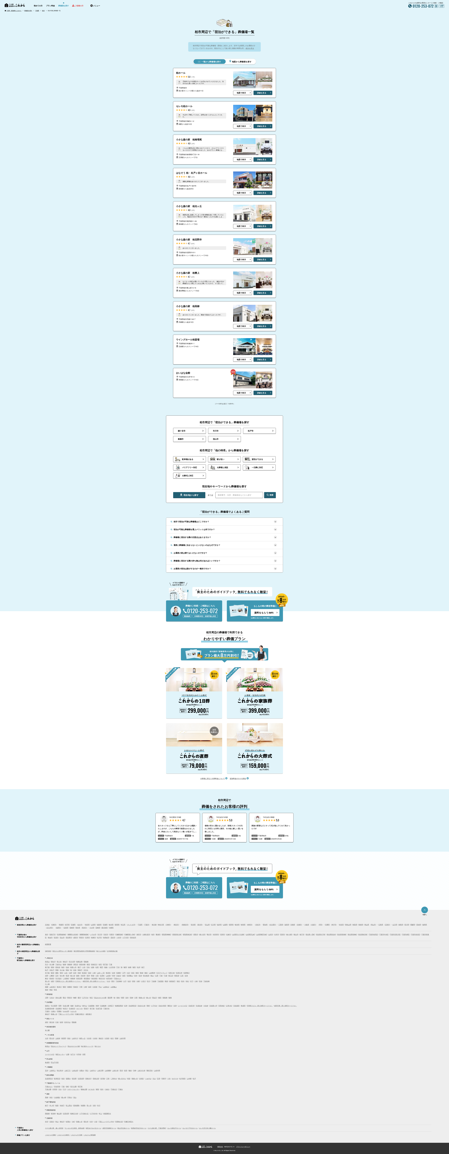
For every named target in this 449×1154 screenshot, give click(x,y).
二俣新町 (66, 978)
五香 (158, 1078)
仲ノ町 (51, 1105)
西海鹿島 (76, 1105)
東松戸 (65, 961)
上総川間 (100, 1070)
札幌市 (54, 924)
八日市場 (112, 967)
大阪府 (306, 924)
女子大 (73, 1054)
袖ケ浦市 (289, 934)
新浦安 (51, 978)
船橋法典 (79, 961)
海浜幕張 (94, 978)
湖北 (178, 981)
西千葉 (105, 964)
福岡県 (424, 924)
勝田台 (170, 1006)
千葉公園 (48, 1089)
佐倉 (67, 967)
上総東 (57, 1038)
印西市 (111, 934)
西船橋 (86, 961)
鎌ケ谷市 (202, 934)
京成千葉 (99, 1008)
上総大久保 (141, 1070)
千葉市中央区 (383, 934)
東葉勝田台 (107, 1113)
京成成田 (236, 1006)
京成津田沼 (132, 1006)
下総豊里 (160, 981)
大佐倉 (205, 1006)
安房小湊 (171, 973)
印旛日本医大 (79, 1014)
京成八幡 (66, 1006)
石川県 (213, 924)
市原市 (105, 934)
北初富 (141, 1078)
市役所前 (57, 1086)
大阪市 (313, 924)
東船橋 (69, 964)
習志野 (74, 1078)
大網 (70, 973)
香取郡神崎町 (166, 934)
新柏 (118, 997)
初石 (91, 997)
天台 (60, 1089)
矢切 (46, 1121)
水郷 (138, 981)
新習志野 (79, 978)
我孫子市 (52, 934)
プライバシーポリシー (243, 1147)
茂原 (89, 973)
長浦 (67, 975)
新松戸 (53, 961)
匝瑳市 (282, 934)
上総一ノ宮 (101, 973)
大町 (73, 1121)
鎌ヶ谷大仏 (122, 1078)
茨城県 (105, 924)
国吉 (68, 1038)
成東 (92, 967)
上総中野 (122, 1038)
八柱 (168, 1078)
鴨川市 (209, 934)
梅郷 (74, 997)
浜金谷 (118, 975)
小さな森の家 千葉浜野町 (157, 1128)
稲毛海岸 (109, 978)
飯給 (130, 1070)
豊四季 (110, 997)
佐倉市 (228, 934)
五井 (56, 975)
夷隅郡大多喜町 (72, 934)
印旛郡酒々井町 (129, 934)
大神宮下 (111, 1006)
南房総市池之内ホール (138, 1128)
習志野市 (69, 937)
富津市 (87, 937)
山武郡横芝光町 (261, 934)
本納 (79, 973)
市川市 (100, 934)
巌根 (77, 975)
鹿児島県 (104, 927)
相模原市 (185, 924)
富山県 (207, 924)
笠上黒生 (69, 1105)
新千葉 (92, 1008)
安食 (200, 981)
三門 (123, 973)
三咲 (107, 1078)
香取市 (195, 934)
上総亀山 (113, 987)
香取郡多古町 (176, 934)
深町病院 (48, 951)
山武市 (270, 934)
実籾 (148, 1006)
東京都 (154, 924)
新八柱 (59, 961)
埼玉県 (123, 924)
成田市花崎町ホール (109, 1128)
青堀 (92, 975)
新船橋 (165, 997)
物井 (62, 967)
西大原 (51, 1038)
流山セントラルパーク (58, 1046)
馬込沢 (154, 997)
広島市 (387, 924)
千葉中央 (106, 1008)
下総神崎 (119, 981)
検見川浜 (102, 978)
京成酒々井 (213, 1006)
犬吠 (94, 1105)
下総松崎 (206, 981)
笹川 (148, 981)
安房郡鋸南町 (61, 934)
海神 (97, 1006)
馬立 (86, 1070)
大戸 (124, 981)
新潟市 (200, 924)
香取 (133, 981)
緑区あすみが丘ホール (93, 1128)
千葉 (110, 964)
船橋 (64, 964)
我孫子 (80, 970)
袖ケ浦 (72, 975)
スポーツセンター (73, 1089)
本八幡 (51, 964)
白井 (91, 1121)
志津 (175, 1006)
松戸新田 (182, 1078)
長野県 (231, 924)
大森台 (53, 1011)
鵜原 (146, 973)
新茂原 (84, 973)
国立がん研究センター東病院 (62, 951)
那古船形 (146, 975)
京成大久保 (141, 1006)
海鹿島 (83, 1105)
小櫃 (85, 987)
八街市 (119, 937)
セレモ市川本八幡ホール (207, 1128)
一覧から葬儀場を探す (211, 61)
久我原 (107, 1038)
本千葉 (47, 973)
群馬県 (117, 924)
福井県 (219, 924)
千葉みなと (117, 978)
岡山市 (373, 924)
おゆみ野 (66, 1011)
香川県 (406, 924)
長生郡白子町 (320, 934)
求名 (55, 989)
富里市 (56, 937)
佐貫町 (102, 975)
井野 (83, 1054)
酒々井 (47, 981)
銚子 (143, 967)
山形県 (93, 924)
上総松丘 (106, 987)
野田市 (81, 937)
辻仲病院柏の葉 (112, 951)
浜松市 (257, 924)
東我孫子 (172, 981)
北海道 (47, 924)
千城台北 (114, 1089)
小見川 (143, 981)
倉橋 (129, 967)
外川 (98, 1105)
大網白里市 (146, 934)
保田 (123, 975)
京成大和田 (162, 1006)
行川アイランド (161, 973)
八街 (83, 967)
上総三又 (67, 1070)
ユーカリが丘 (182, 1006)
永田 (74, 973)
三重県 (281, 924)
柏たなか (98, 1046)
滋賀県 (286, 924)
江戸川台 (85, 997)
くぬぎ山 (148, 1078)
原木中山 (67, 1022)
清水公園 (58, 997)
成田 (52, 981)
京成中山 (78, 1006)
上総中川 (75, 1038)
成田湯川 (89, 1014)
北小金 (62, 970)
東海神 (53, 1113)
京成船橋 (103, 1006)
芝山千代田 (55, 1062)
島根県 (360, 924)
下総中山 (58, 964)
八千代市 (126, 937)
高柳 (131, 997)
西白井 (86, 1121)
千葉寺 (47, 1011)
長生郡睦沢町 (362, 934)
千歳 (165, 975)
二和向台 (114, 1078)
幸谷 (51, 1097)
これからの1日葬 (77, 1135)
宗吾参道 (221, 1006)
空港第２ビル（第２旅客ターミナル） (68, 981)
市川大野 (72, 961)
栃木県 (111, 924)
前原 (63, 1078)
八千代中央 (94, 1113)
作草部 (55, 1089)
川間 (46, 997)
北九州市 (50, 927)
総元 (112, 1038)
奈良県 (341, 924)
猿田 (134, 967)
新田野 (63, 1038)
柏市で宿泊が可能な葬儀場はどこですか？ (191, 521)
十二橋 (47, 984)
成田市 (75, 937)
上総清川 (52, 987)
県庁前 (80, 1086)
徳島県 (400, 924)
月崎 (134, 1070)
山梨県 (225, 924)
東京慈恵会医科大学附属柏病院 (84, 951)
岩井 (135, 975)
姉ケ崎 (62, 975)
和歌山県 (348, 924)
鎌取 (56, 973)
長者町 (118, 973)
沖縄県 (111, 927)
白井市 (276, 934)
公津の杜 (229, 1006)
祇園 (46, 987)
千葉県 (37, 10)
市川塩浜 (58, 978)
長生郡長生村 (331, 934)
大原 (128, 973)
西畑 (116, 1038)
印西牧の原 (119, 1121)
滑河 (112, 981)
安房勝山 (130, 975)
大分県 (92, 927)
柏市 (43, 10)
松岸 (138, 967)
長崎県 (72, 927)
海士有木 (60, 1070)
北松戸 (51, 970)
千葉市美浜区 (415, 934)
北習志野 (81, 1078)
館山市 (296, 934)
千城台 (120, 1089)
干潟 (117, 967)
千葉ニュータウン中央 (66, 1014)
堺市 (320, 924)
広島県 (380, 924)
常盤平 (163, 1078)
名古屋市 (273, 924)
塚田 (159, 997)
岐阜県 (237, 924)
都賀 (52, 967)
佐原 (129, 981)
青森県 (61, 924)
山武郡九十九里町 (238, 934)
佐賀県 (66, 927)
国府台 (47, 1006)
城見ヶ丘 (82, 1038)
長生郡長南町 (341, 934)
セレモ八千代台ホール (190, 1128)
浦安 (46, 1022)
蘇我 (52, 973)
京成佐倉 (199, 1006)
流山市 (62, 937)
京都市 (299, 924)
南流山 (47, 961)
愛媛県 (412, 924)
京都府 (292, 924)
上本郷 (189, 1078)
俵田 (89, 987)
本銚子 (62, 1105)
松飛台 (68, 1121)
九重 (156, 975)
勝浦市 (158, 934)
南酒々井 (73, 967)
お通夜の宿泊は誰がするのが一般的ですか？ (192, 568)
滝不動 (102, 1078)
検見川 (65, 1008)
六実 (135, 997)
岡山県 (366, 924)
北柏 (74, 970)
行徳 (56, 1022)
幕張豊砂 (87, 978)
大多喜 (89, 1038)
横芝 (101, 967)
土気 (65, 973)
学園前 (59, 1011)
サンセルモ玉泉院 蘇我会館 (74, 1128)
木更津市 (216, 934)
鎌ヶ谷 (148, 997)
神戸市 (334, 924)
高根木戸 (88, 1078)
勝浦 (141, 973)
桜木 (101, 1089)
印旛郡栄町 (119, 934)
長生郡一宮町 (310, 934)
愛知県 (265, 924)
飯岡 (125, 967)
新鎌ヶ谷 (142, 997)
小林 (196, 981)
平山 (100, 987)
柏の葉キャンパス (87, 1046)
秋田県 (87, 924)
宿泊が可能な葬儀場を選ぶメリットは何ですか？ (194, 529)
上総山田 (75, 1070)
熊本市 (84, 927)
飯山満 (59, 1113)
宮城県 (73, 924)
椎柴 (166, 981)
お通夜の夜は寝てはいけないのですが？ (190, 553)
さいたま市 (131, 924)
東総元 (101, 1038)
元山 (154, 1078)
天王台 (86, 970)
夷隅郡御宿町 (84, 934)
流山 (74, 1097)
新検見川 (94, 964)
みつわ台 (91, 1089)
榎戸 (79, 967)
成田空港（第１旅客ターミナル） (94, 981)
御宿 (137, 973)
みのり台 (175, 1078)
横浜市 (176, 924)
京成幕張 (59, 1008)
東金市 (50, 937)
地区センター (60, 1054)
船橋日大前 (74, 1113)
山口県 (395, 924)
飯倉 (105, 967)
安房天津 (179, 973)
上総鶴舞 (108, 1070)
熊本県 (78, 927)
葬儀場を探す (28, 10)
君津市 (222, 934)
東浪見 (108, 973)
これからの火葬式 (63, 1135)
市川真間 (54, 1006)
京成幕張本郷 (49, 1008)
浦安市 (138, 934)
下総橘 (153, 981)
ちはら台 (73, 1011)
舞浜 (46, 978)
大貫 (97, 975)
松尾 (97, 967)
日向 (88, 967)
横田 (64, 987)
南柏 (67, 970)
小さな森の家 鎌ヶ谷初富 (54, 1128)
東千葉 (47, 967)
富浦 (140, 975)
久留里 (95, 987)
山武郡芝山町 (250, 934)
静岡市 (249, 924)
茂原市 (113, 937)
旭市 (46, 934)
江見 (181, 975)
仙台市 (80, 924)
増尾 (122, 997)
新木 (182, 981)
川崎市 (168, 924)
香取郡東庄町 (187, 934)
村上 (100, 1113)
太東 (113, 973)
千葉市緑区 (405, 934)
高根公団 (96, 1078)
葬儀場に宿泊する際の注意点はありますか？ (192, 537)
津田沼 (75, 964)
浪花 (132, 973)
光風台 (81, 1070)
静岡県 (243, 924)
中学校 (78, 1054)
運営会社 (220, 1147)
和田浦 (176, 975)
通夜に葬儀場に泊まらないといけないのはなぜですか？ (197, 545)
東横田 (69, 987)
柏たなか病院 (100, 951)
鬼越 (71, 1006)
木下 (191, 981)
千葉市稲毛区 (373, 934)
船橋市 (93, 937)
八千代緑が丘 (84, 1113)
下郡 (80, 987)
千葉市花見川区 (395, 934)
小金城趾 (57, 1097)
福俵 (46, 989)
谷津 (125, 1006)
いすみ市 (93, 934)
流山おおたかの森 (100, 997)
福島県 (99, 924)
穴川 (64, 1089)
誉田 (61, 973)
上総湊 (108, 975)
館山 (152, 975)
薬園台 (68, 1078)
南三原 (170, 975)
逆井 (127, 997)
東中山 (84, 1006)
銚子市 (302, 934)
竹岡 (113, 975)
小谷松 (95, 1038)
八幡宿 (51, 975)
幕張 (88, 964)
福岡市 (58, 927)
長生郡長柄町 (352, 934)
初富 (128, 1078)
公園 (67, 1054)
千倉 (161, 975)
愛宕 (64, 997)
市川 (46, 964)
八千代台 (154, 1006)
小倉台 (107, 1089)
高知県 (418, 924)
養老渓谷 (150, 1070)
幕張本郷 (82, 964)
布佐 (187, 981)
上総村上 (52, 1070)
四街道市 (133, 937)
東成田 (243, 1006)
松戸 (46, 970)
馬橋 (56, 970)
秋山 (56, 1121)
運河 (79, 997)
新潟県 (193, 924)
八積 (94, 973)
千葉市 (146, 924)
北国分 (51, 1121)
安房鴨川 (186, 973)
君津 (88, 975)
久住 (108, 981)
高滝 (121, 1070)
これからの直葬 (50, 1135)
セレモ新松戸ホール (174, 1128)
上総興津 (152, 973)
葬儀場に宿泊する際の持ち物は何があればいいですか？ (197, 560)
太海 (186, 975)
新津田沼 (57, 1078)
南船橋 (72, 978)
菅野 (60, 1006)
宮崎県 (98, 927)
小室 (95, 1121)
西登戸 (86, 1008)
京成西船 (91, 1006)
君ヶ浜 (89, 1105)
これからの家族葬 (89, 1135)
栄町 (67, 1086)
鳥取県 (355, 924)
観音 (56, 1105)
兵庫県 (327, 924)
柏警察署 (48, 944)
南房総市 (106, 937)
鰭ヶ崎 (63, 1097)
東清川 (59, 987)
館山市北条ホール (124, 1128)
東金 (51, 989)
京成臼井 (191, 1006)
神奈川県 (161, 924)
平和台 (69, 1097)
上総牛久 (93, 1070)
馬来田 (75, 987)
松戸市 (99, 937)
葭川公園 (73, 1086)
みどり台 (79, 1008)
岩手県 (67, 924)
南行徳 (51, 1022)
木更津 (83, 975)
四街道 (57, 967)
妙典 (61, 1022)
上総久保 (115, 1070)
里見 (125, 1070)
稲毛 (100, 964)
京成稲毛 (72, 1008)
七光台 (51, 997)
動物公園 (84, 1089)
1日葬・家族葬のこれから (14, 10)
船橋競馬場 (119, 1006)
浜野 (46, 975)
